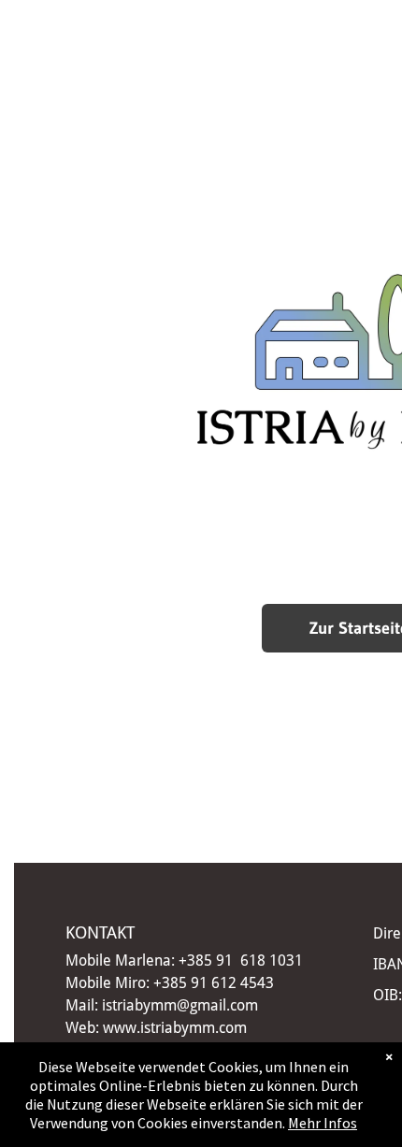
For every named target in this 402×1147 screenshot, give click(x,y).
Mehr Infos (322, 1122)
